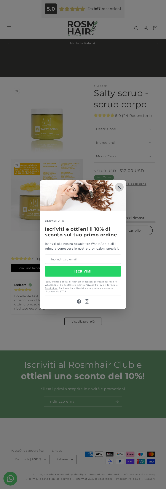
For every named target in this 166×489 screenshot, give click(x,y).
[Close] (119, 187)
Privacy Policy (94, 285)
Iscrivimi (83, 271)
